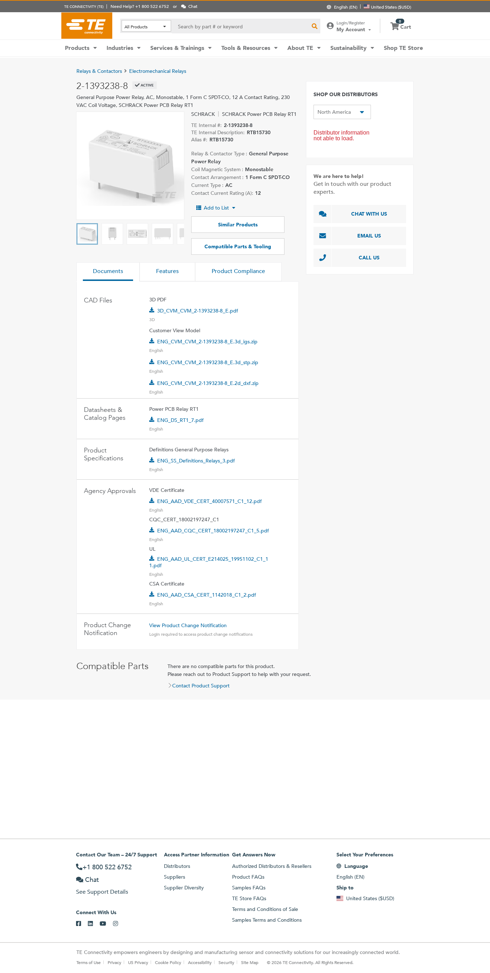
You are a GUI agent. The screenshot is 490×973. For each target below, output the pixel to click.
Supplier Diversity (184, 887)
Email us (369, 235)
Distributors (177, 866)
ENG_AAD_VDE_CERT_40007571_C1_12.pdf (209, 501)
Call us (369, 257)
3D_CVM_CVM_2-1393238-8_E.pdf (197, 310)
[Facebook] (82, 924)
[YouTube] (106, 924)
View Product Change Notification (188, 625)
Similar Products (238, 224)
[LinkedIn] (94, 924)
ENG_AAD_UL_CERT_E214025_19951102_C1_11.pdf (208, 562)
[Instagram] (119, 924)
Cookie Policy (168, 962)
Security (226, 962)
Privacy (114, 962)
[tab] (108, 272)
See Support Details (102, 892)
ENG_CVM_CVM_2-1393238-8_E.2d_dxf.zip (208, 383)
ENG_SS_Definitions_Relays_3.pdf (196, 460)
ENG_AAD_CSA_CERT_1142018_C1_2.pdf (206, 595)
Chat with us (369, 214)
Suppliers (174, 877)
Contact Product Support (201, 685)
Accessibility (200, 962)
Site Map (249, 962)
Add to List (216, 208)
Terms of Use (88, 962)
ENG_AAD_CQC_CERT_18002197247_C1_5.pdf (213, 530)
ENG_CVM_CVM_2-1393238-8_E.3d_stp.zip (207, 362)
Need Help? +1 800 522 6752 (139, 6)
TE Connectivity (86, 25)
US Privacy (138, 962)
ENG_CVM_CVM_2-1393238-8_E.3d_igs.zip (207, 341)
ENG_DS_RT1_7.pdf (180, 420)
